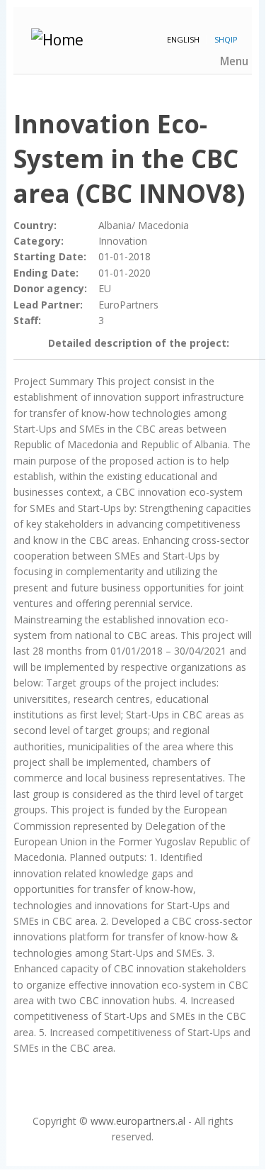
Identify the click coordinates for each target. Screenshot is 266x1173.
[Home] (142, 40)
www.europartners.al (138, 1121)
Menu (234, 61)
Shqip (226, 39)
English (183, 39)
